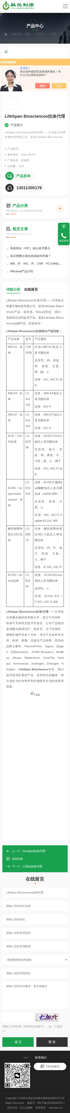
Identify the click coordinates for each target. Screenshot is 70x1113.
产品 (54, 34)
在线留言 (31, 289)
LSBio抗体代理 (32, 866)
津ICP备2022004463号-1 (51, 1102)
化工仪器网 (26, 1107)
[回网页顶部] (63, 227)
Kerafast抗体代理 (34, 851)
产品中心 (40, 34)
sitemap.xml (56, 1107)
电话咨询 (63, 240)
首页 (27, 34)
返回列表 (17, 858)
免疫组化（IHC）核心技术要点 (30, 248)
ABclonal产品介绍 (21, 271)
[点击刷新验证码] (47, 1017)
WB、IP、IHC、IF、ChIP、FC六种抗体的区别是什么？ (37, 263)
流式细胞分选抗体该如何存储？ (30, 255)
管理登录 (41, 1107)
